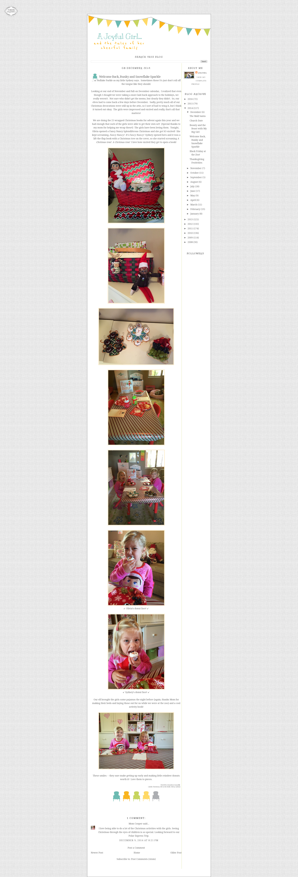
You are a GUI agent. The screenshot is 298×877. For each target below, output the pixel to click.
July (192, 186)
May (193, 195)
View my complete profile (198, 80)
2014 (190, 108)
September (196, 177)
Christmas (156, 787)
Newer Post (97, 852)
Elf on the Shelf (165, 787)
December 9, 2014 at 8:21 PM (138, 840)
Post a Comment (136, 847)
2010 (190, 233)
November (196, 168)
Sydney (178, 787)
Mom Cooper (135, 823)
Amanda (202, 73)
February (195, 209)
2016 (190, 99)
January (194, 213)
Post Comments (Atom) (143, 859)
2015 (190, 103)
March (194, 204)
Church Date (196, 120)
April (193, 200)
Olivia (173, 787)
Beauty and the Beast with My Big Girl (198, 128)
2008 (190, 242)
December (196, 112)
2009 (190, 237)
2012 (190, 224)
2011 (190, 228)
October (194, 173)
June (193, 191)
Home (137, 852)
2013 (190, 219)
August (194, 182)
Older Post (176, 852)
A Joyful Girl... (119, 36)
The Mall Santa (198, 116)
